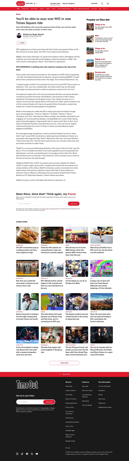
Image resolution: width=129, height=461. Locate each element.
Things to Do (25, 8)
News (18, 8)
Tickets (18, 163)
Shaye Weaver (38, 34)
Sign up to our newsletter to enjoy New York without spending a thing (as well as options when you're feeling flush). (46, 198)
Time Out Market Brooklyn (64, 8)
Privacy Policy (54, 209)
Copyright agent (70, 430)
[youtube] (37, 454)
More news (64, 363)
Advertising (85, 401)
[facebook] (27, 454)
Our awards (69, 395)
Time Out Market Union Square (81, 8)
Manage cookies (70, 441)
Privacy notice (70, 407)
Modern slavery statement (70, 436)
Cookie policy (69, 418)
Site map (68, 448)
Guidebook (101, 390)
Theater (48, 8)
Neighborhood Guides (104, 407)
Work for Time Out (71, 399)
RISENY (19, 57)
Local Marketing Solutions (86, 396)
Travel (53, 8)
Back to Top (66, 374)
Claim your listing (87, 390)
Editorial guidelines (71, 403)
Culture (42, 8)
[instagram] (17, 454)
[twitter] (32, 454)
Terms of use (69, 426)
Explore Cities (55, 4)
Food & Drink (34, 8)
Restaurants (102, 403)
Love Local (94, 8)
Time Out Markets (68, 4)
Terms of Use (45, 209)
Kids (100, 8)
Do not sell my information (70, 413)
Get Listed (85, 386)
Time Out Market (87, 405)
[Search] (102, 3)
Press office (69, 386)
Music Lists (101, 399)
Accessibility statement (72, 422)
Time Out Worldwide (104, 386)
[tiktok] (22, 454)
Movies (100, 395)
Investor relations (71, 390)
